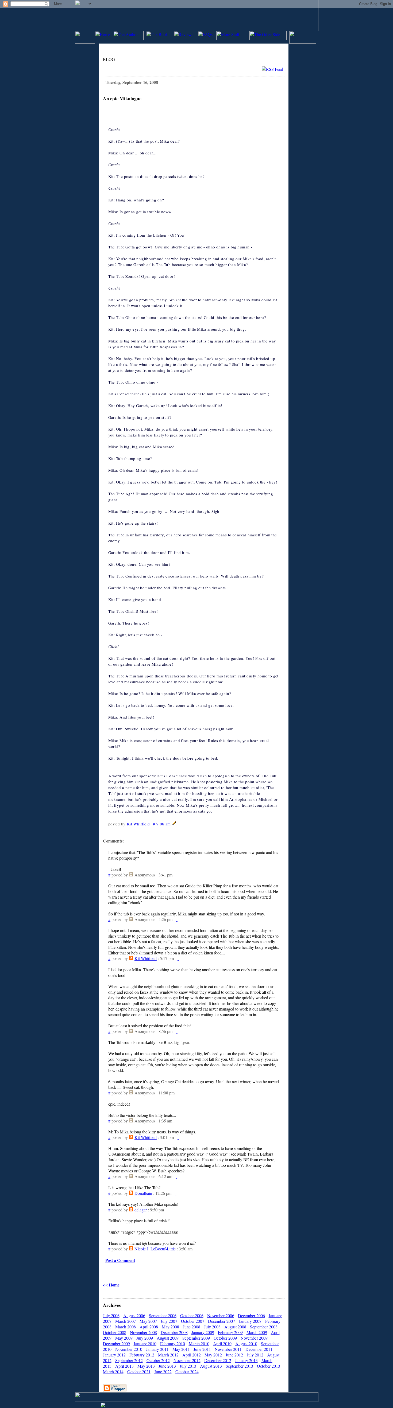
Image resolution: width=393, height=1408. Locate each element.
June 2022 (163, 1371)
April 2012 (191, 1355)
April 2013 (124, 1366)
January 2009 (202, 1332)
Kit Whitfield (145, 958)
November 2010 (128, 1349)
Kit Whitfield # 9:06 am (149, 823)
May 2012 (213, 1355)
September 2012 (129, 1360)
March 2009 (256, 1332)
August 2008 (235, 1326)
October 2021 (139, 1371)
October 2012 (158, 1360)
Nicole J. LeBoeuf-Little (155, 1248)
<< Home (111, 1285)
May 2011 (181, 1349)
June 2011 (202, 1349)
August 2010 (246, 1343)
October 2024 (187, 1371)
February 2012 (141, 1355)
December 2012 (217, 1360)
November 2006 (220, 1315)
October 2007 (192, 1321)
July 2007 (169, 1321)
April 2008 (149, 1326)
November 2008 (143, 1332)
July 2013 (188, 1366)
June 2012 (234, 1355)
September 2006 (162, 1315)
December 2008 (174, 1332)
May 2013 (146, 1366)
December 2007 (221, 1321)
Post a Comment (120, 1260)
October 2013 (268, 1366)
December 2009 (116, 1343)
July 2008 (212, 1326)
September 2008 (264, 1326)
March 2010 (199, 1343)
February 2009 (230, 1332)
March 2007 (125, 1321)
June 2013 (167, 1366)
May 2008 (170, 1326)
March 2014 (113, 1371)
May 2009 (124, 1338)
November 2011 (228, 1349)
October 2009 (225, 1338)
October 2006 (191, 1315)
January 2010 (145, 1343)
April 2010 (222, 1343)
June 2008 (191, 1326)
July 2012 (255, 1355)
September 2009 (196, 1338)
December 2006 (251, 1315)
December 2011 (258, 1349)
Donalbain (143, 1193)
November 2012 (187, 1360)
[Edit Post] (174, 823)
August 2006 (134, 1315)
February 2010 (172, 1343)
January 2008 (250, 1321)
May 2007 (148, 1321)
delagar (140, 1209)
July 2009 (144, 1338)
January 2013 (246, 1360)
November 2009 (254, 1338)
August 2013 (211, 1366)
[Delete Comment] (177, 874)
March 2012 (168, 1355)
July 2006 (111, 1315)
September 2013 (239, 1366)
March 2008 (125, 1326)
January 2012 (114, 1355)
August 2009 (168, 1338)
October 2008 (114, 1332)
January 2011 (157, 1349)
